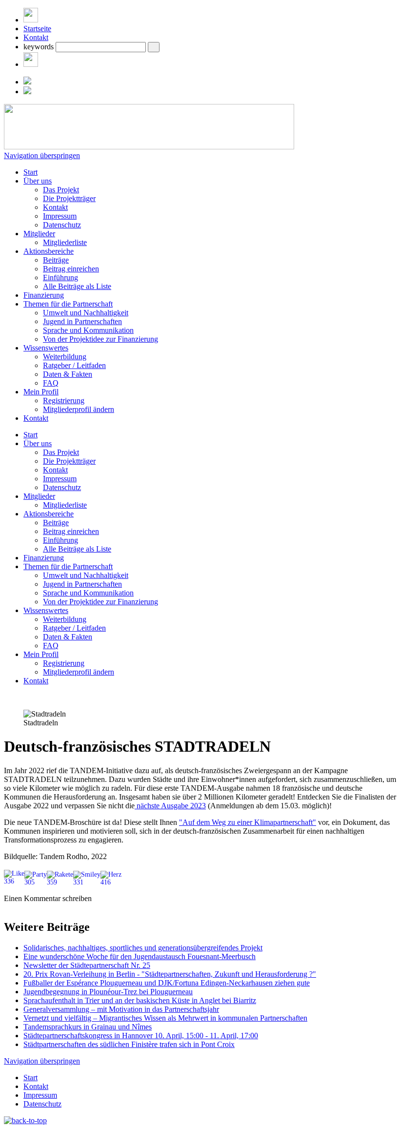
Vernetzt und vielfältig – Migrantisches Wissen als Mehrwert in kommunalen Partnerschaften (165, 1018)
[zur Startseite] (149, 147)
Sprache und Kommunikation (88, 330)
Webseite (19, 936)
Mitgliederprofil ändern (78, 409)
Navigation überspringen (42, 155)
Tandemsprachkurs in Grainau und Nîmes (87, 1027)
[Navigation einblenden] (30, 20)
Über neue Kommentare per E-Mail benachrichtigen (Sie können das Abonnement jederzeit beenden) (178, 994)
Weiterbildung (64, 356)
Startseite (37, 28)
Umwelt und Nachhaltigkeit (85, 312)
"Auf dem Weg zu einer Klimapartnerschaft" (247, 822)
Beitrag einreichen (71, 269)
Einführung (60, 277)
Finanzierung (43, 295)
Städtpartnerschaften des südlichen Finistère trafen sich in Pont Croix (129, 1044)
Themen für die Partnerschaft (68, 304)
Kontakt (35, 37)
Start (30, 172)
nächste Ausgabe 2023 (170, 805)
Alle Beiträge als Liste (77, 286)
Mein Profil (41, 392)
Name (32, 915)
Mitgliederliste (65, 242)
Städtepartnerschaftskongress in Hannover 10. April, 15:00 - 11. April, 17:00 (140, 1035)
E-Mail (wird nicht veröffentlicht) (74, 926)
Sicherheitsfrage (47, 946)
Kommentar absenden (39, 1010)
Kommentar (41, 981)
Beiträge (56, 260)
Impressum (60, 216)
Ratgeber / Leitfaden (74, 365)
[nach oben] (25, 1120)
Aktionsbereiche (48, 251)
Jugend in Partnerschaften (82, 321)
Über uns (37, 181)
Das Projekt (61, 189)
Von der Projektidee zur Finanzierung (100, 339)
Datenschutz (62, 225)
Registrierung (63, 400)
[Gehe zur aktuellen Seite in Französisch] (27, 91)
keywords (38, 46)
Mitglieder (39, 233)
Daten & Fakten (67, 374)
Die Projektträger (69, 198)
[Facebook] (30, 64)
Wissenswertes (45, 348)
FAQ (51, 383)
